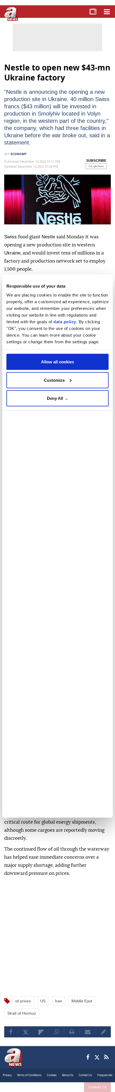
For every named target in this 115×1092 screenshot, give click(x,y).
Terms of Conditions (29, 1075)
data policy (64, 321)
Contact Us (97, 1086)
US (42, 1001)
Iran (58, 1001)
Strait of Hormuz (21, 1013)
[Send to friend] (87, 1032)
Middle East (81, 1001)
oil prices (23, 1001)
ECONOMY (19, 154)
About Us (67, 1075)
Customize (54, 380)
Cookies (52, 1075)
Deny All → (57, 398)
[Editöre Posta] (103, 1032)
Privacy (7, 1075)
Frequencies (104, 1075)
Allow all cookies (57, 361)
